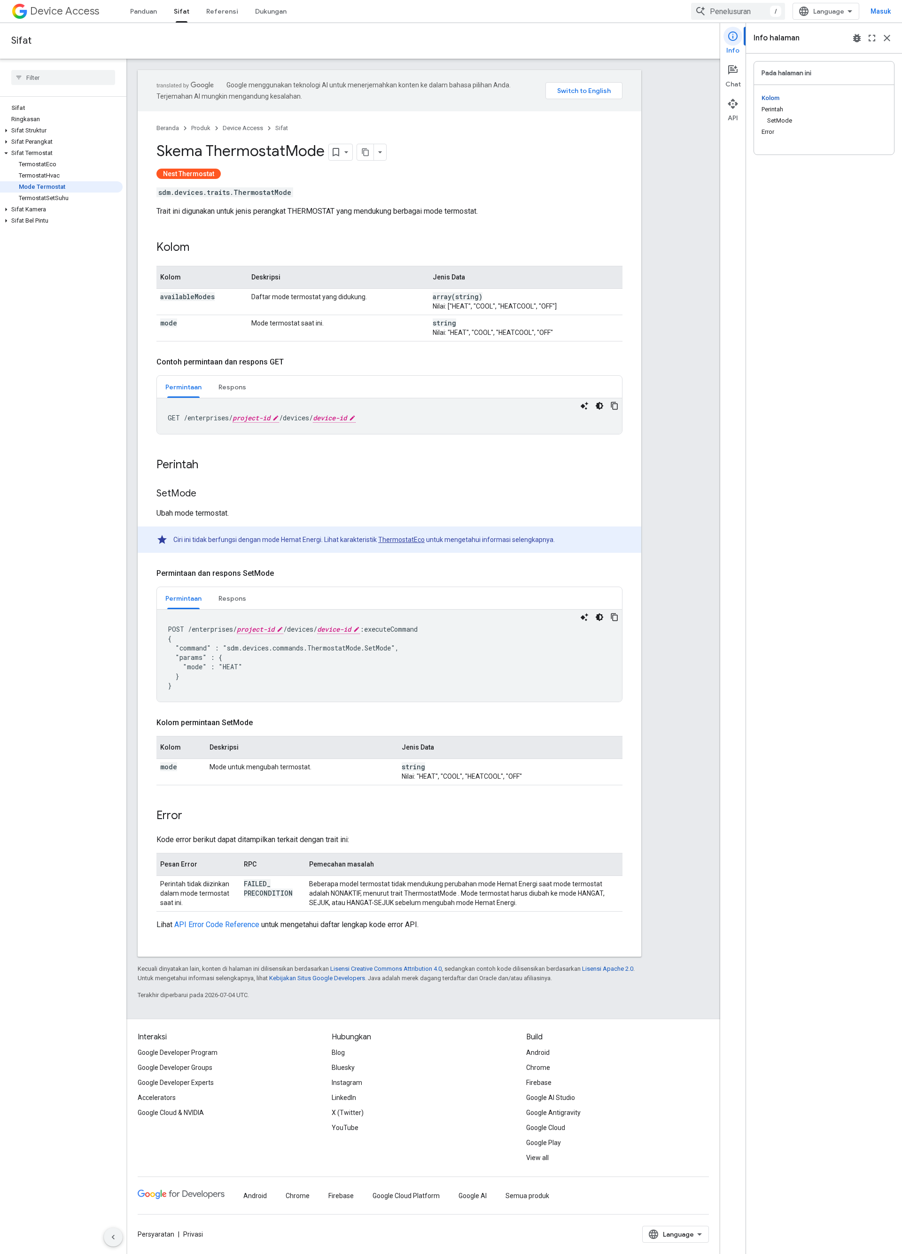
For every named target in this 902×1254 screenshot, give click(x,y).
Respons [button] (232, 387)
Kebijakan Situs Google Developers (317, 978)
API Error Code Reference (216, 924)
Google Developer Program (178, 1052)
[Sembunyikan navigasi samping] (113, 1237)
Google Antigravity (553, 1112)
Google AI (473, 1196)
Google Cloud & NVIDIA (171, 1112)
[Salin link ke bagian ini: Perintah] (207, 465)
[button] (61, 130)
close (887, 38)
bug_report (857, 38)
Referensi (222, 11)
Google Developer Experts (176, 1082)
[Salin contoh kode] (614, 405)
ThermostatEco (401, 539)
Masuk (881, 11)
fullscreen (872, 38)
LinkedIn (344, 1097)
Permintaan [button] (183, 387)
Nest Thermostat (188, 174)
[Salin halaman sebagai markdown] (365, 152)
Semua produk (527, 1196)
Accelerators (157, 1097)
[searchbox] (63, 77)
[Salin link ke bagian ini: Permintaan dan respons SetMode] (283, 573)
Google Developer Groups (175, 1067)
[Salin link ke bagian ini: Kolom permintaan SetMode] (262, 722)
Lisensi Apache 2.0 (607, 968)
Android (538, 1052)
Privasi (193, 1234)
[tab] (183, 387)
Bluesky (343, 1067)
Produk (200, 128)
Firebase (539, 1082)
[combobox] (738, 11)
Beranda (167, 128)
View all (537, 1157)
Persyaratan (156, 1234)
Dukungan (271, 11)
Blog (338, 1052)
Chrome (538, 1067)
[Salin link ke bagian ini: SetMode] (205, 494)
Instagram (347, 1082)
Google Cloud (545, 1127)
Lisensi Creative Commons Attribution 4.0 (386, 968)
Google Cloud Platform (406, 1196)
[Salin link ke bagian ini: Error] (191, 816)
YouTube (345, 1127)
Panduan (143, 11)
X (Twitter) (348, 1112)
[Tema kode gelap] (599, 405)
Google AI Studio (550, 1097)
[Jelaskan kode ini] (584, 405)
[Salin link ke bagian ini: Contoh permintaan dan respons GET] (293, 362)
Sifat (181, 11)
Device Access (64, 11)
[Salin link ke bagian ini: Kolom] (198, 248)
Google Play (543, 1142)
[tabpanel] (389, 416)
